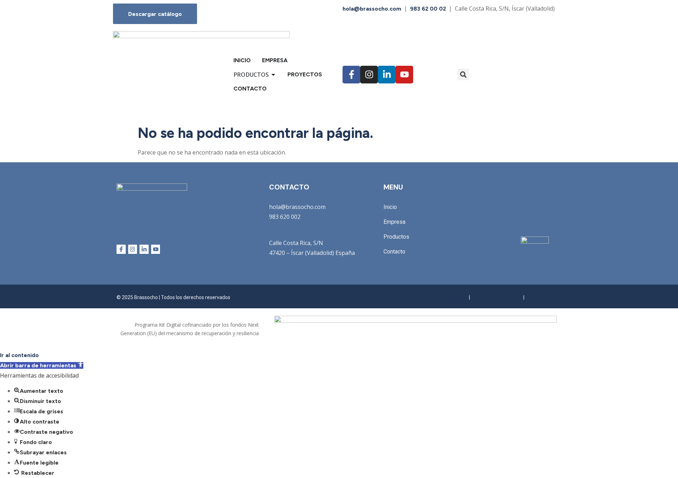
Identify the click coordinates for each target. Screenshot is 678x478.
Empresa (394, 221)
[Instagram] (369, 74)
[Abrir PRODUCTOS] (273, 74)
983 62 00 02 (428, 8)
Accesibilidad (543, 297)
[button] (463, 74)
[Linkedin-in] (387, 74)
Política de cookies (496, 297)
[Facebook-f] (351, 74)
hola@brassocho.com (372, 8)
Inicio (390, 207)
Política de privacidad (438, 297)
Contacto (394, 251)
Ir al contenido (19, 355)
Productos (396, 236)
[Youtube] (404, 74)
